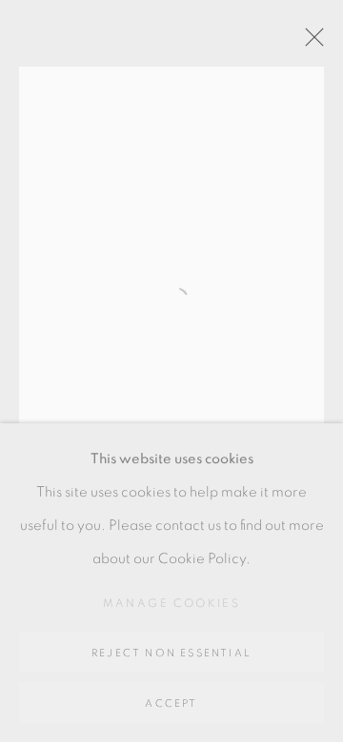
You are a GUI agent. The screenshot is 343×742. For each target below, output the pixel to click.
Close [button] (309, 43)
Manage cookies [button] (172, 603)
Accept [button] (171, 703)
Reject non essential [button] (171, 653)
